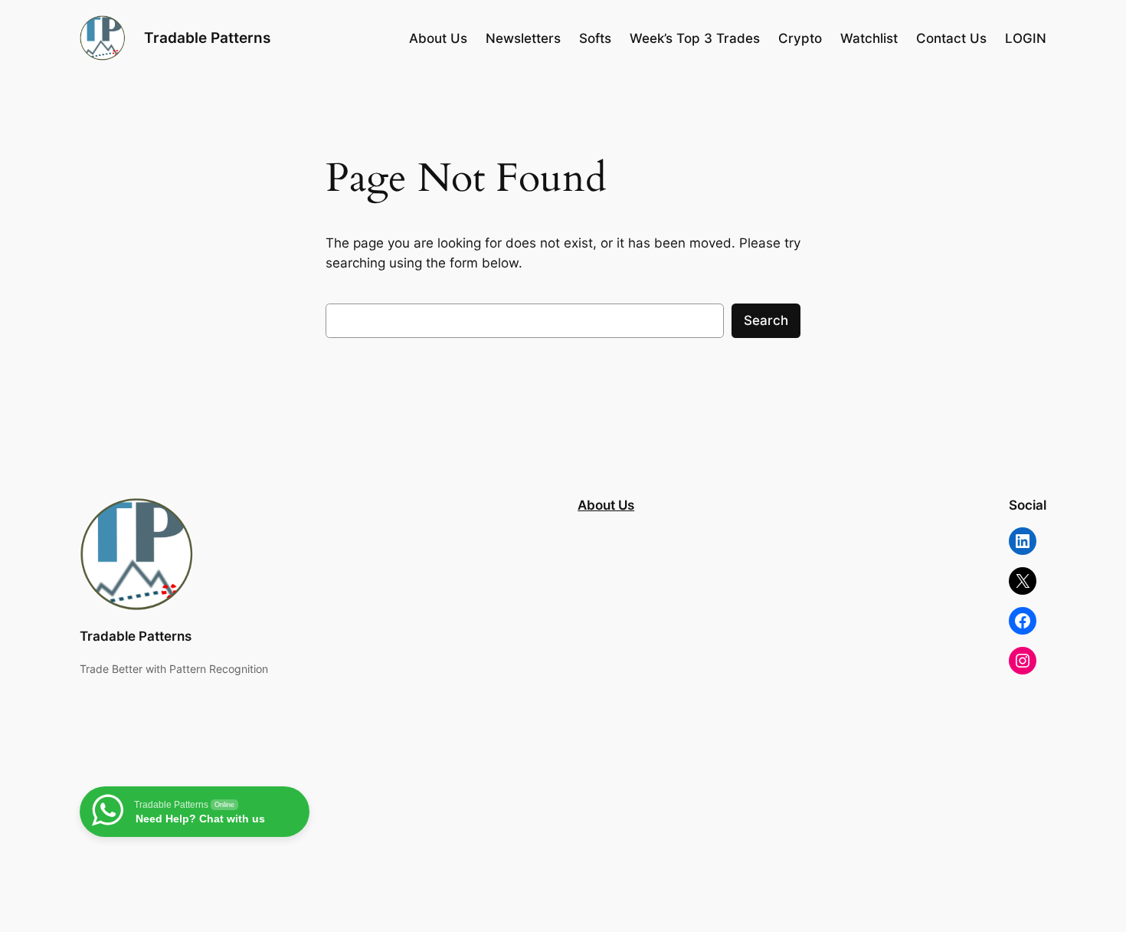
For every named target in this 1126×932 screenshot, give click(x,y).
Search (766, 320)
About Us (606, 505)
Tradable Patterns (207, 37)
